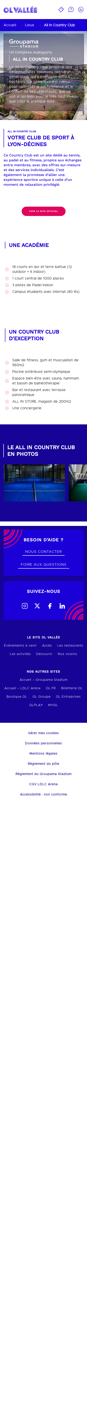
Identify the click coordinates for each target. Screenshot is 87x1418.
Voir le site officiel (43, 211)
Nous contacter (43, 551)
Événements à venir (20, 645)
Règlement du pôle (43, 763)
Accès (47, 645)
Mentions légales (43, 753)
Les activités (20, 654)
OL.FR (51, 688)
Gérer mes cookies (43, 733)
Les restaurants (70, 645)
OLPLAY (36, 705)
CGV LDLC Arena (43, 784)
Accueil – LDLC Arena (22, 688)
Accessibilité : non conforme (43, 794)
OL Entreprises (68, 696)
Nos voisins (67, 654)
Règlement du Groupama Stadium (44, 774)
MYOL (53, 705)
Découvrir (44, 654)
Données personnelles (43, 743)
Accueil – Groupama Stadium (44, 679)
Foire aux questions (43, 564)
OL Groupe (42, 696)
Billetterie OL (72, 688)
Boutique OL (16, 696)
